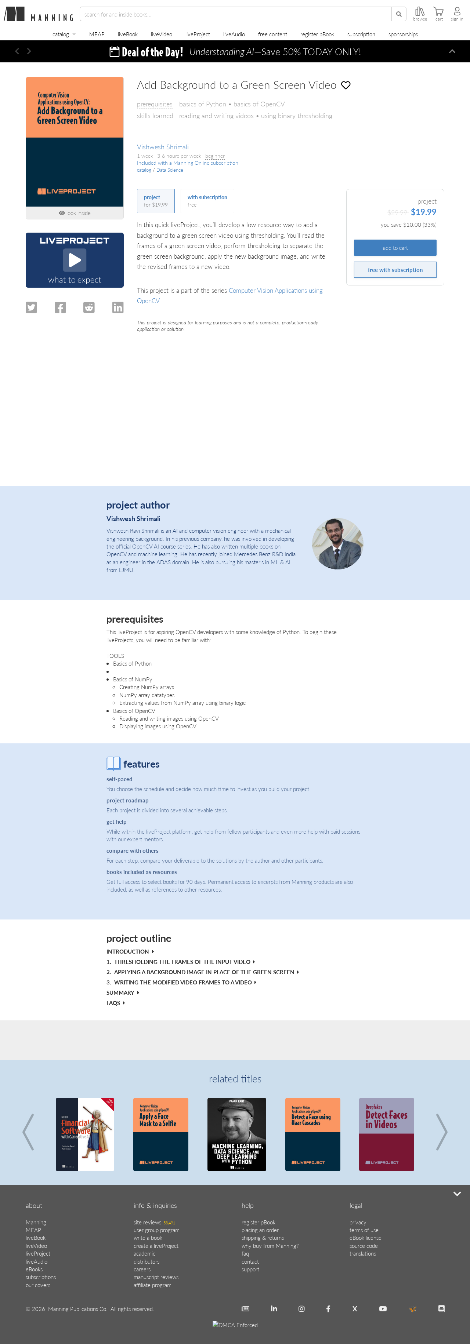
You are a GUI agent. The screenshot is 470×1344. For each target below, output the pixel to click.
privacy (358, 1222)
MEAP (97, 34)
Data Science (169, 170)
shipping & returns (263, 1237)
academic (144, 1253)
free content (272, 34)
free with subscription (395, 269)
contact (250, 1261)
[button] (17, 51)
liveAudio (234, 34)
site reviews (154, 1222)
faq (245, 1253)
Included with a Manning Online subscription (187, 162)
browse (420, 19)
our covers (38, 1285)
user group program (157, 1230)
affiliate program (152, 1285)
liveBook (128, 34)
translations (363, 1253)
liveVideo (161, 34)
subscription (361, 34)
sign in (457, 19)
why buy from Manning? (270, 1245)
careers (142, 1269)
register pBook (317, 34)
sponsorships (403, 34)
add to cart (395, 247)
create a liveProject (156, 1245)
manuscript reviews (156, 1277)
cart (439, 19)
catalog (61, 34)
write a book (148, 1237)
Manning (36, 1222)
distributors (146, 1261)
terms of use (364, 1230)
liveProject (197, 34)
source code (364, 1245)
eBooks (34, 1269)
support (250, 1269)
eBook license (366, 1237)
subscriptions (41, 1277)
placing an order (260, 1230)
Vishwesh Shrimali (163, 146)
